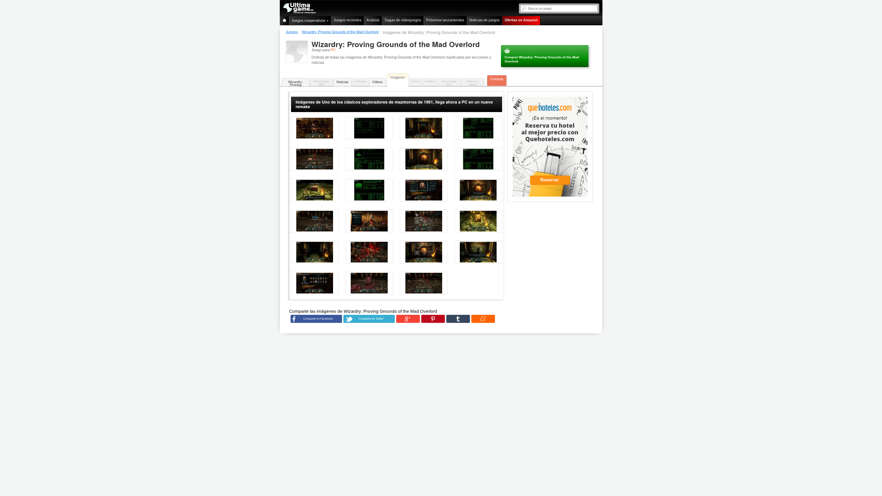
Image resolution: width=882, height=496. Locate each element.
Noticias (342, 82)
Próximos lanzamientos (445, 20)
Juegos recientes (347, 20)
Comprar (496, 79)
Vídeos (377, 82)
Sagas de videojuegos (402, 20)
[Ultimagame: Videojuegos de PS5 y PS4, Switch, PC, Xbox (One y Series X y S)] (299, 8)
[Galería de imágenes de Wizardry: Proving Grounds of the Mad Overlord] (315, 128)
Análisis (372, 20)
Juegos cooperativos (308, 21)
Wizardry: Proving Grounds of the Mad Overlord (295, 83)
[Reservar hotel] (550, 146)
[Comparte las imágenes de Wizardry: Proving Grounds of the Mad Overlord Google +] (408, 319)
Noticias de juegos (484, 20)
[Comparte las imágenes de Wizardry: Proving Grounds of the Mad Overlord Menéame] (483, 319)
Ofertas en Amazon (521, 20)
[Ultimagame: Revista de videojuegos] (284, 20)
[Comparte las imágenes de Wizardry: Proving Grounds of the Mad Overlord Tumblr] (458, 319)
